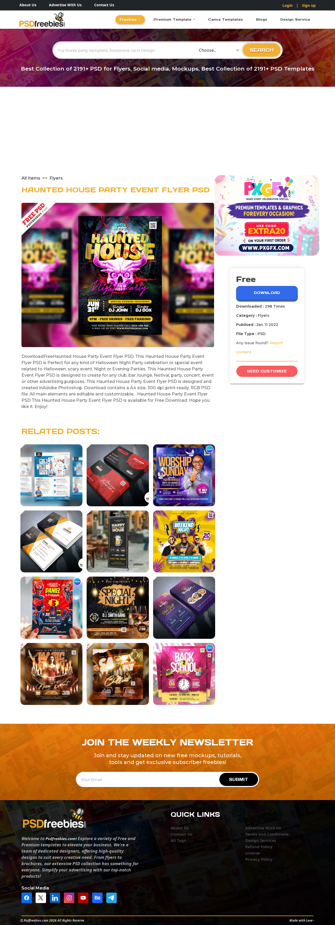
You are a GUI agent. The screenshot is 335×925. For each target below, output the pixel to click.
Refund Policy (258, 846)
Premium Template (173, 19)
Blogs (261, 19)
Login (287, 5)
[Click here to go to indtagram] (70, 897)
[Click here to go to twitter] (42, 897)
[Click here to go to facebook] (28, 897)
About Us (27, 4)
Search (262, 50)
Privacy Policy (259, 859)
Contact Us (104, 4)
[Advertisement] (167, 136)
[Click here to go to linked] (56, 897)
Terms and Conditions (266, 834)
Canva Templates (225, 19)
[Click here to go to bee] (98, 897)
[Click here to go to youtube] (84, 897)
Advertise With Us (65, 4)
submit (238, 779)
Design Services (260, 840)
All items (30, 178)
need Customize (267, 371)
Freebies (129, 19)
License (252, 852)
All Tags (178, 840)
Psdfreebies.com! (61, 838)
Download (267, 292)
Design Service (295, 19)
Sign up (309, 5)
